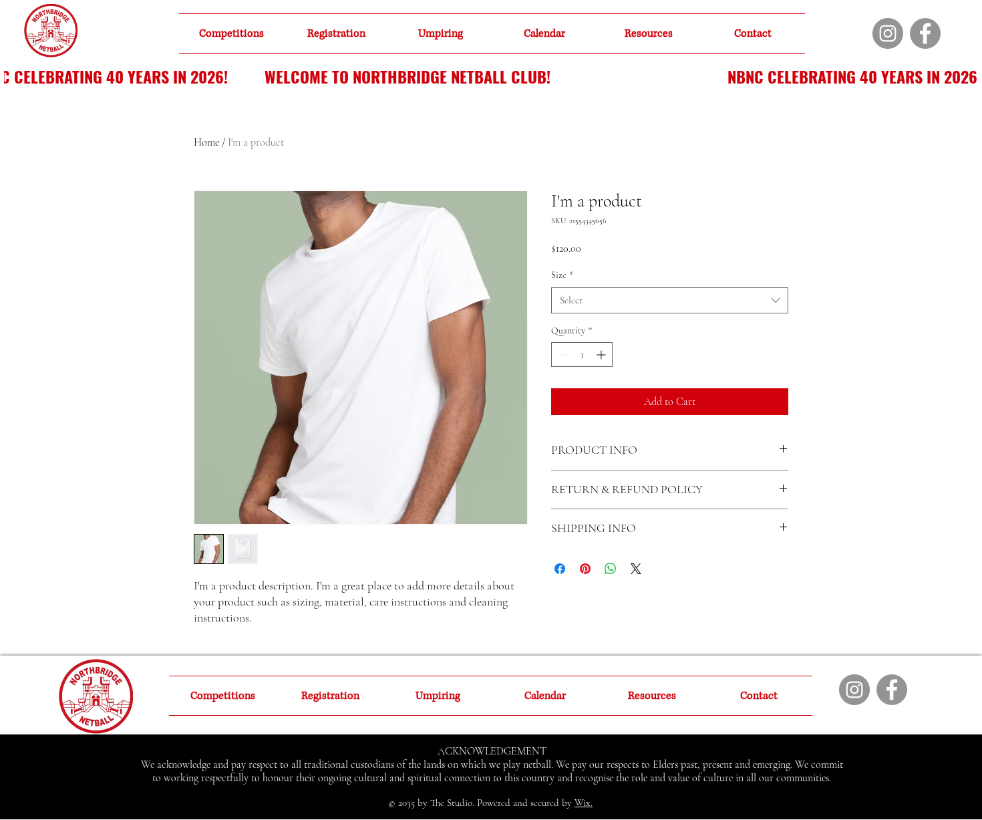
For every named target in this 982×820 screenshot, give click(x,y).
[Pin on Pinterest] (585, 569)
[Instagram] (887, 33)
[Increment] (602, 354)
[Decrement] (561, 354)
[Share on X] (636, 569)
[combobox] (669, 300)
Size (562, 275)
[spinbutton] (582, 354)
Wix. (584, 803)
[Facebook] (925, 33)
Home (206, 142)
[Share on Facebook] (560, 569)
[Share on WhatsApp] (611, 569)
